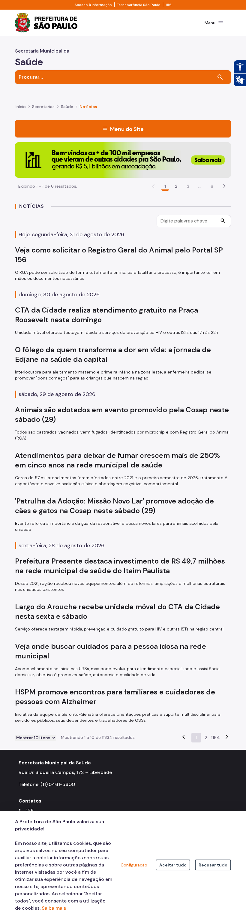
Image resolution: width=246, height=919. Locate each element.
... (199, 186)
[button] (224, 186)
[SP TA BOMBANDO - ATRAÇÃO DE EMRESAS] (123, 159)
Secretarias (43, 106)
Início (21, 106)
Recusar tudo (213, 865)
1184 (215, 737)
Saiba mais (54, 908)
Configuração (134, 865)
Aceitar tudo (173, 865)
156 (169, 5)
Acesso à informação (93, 5)
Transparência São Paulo (138, 5)
